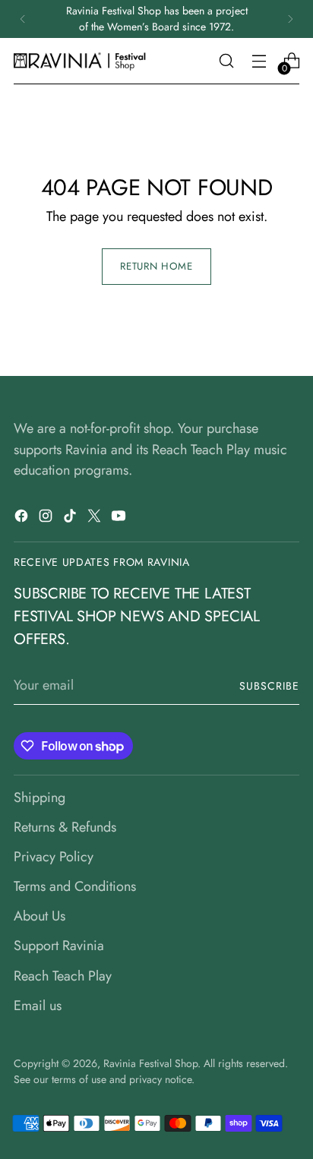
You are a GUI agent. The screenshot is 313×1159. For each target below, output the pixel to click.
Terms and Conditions (75, 886)
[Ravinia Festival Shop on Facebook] (23, 518)
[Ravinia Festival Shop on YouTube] (120, 518)
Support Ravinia (59, 945)
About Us (39, 916)
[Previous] (23, 19)
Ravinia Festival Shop (150, 1063)
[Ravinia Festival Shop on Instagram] (47, 518)
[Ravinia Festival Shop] (82, 61)
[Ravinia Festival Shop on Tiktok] (71, 518)
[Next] (290, 19)
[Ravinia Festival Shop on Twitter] (96, 518)
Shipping (39, 797)
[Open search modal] (226, 61)
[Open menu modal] (258, 61)
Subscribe (269, 685)
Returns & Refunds (65, 827)
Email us (38, 1005)
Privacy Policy (53, 857)
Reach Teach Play (63, 976)
